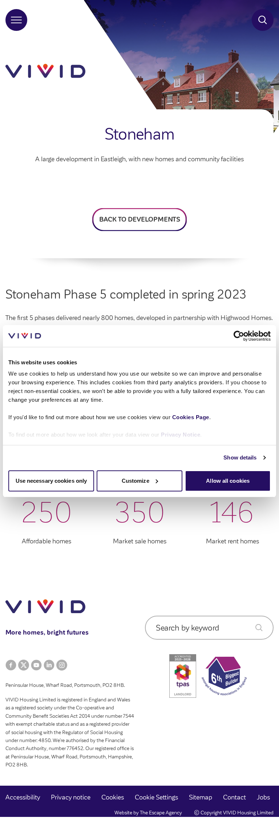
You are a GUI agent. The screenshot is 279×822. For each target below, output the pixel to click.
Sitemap (200, 797)
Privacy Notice (180, 435)
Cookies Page (190, 417)
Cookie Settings (156, 797)
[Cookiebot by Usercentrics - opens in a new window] (239, 336)
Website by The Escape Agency (148, 812)
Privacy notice (70, 797)
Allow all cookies (228, 481)
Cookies (112, 797)
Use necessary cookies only (51, 481)
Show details (239, 457)
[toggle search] (263, 20)
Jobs (263, 797)
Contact (234, 797)
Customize (135, 481)
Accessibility (22, 797)
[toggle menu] (16, 20)
